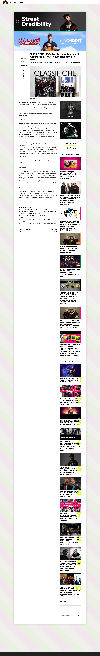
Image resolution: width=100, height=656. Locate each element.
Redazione (23, 58)
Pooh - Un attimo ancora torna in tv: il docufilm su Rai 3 (36, 209)
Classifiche (57, 2)
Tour (65, 2)
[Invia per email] (23, 81)
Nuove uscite (47, 2)
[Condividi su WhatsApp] (23, 68)
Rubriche (72, 2)
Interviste (37, 2)
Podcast (88, 2)
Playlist (80, 2)
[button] (23, 79)
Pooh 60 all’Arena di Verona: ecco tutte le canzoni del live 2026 (38, 223)
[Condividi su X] (23, 73)
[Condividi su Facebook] (23, 71)
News (29, 2)
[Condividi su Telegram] (23, 76)
